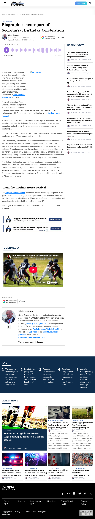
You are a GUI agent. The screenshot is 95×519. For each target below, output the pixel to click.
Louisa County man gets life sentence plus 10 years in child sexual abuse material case (79, 94)
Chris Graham (25, 311)
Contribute (81, 3)
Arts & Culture (31, 468)
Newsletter (51, 501)
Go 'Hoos (8, 431)
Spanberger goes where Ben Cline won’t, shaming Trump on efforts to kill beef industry (82, 427)
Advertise (21, 501)
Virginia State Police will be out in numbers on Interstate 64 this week (80, 147)
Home (4, 14)
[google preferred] (49, 37)
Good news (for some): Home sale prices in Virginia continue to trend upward (79, 120)
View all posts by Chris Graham (30, 342)
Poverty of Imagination (36, 323)
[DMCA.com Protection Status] (86, 513)
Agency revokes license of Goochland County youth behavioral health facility (77, 68)
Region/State (7, 21)
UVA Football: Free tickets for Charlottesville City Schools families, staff (82, 474)
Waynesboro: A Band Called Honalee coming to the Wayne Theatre (35, 473)
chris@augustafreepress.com (31, 337)
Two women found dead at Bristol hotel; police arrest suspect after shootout (77, 54)
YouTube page (39, 329)
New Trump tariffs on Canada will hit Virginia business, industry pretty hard (58, 474)
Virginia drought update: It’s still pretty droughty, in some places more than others (80, 107)
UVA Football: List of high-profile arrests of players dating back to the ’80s (58, 426)
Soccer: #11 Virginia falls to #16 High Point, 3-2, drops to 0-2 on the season (24, 436)
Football (53, 420)
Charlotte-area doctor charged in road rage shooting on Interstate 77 (80, 81)
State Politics (78, 420)
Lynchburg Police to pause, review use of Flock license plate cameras (80, 134)
